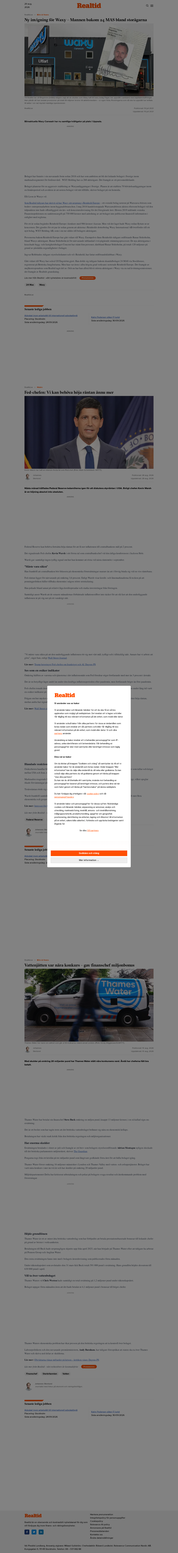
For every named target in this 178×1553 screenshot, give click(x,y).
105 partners (93, 830)
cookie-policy (93, 793)
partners (58, 733)
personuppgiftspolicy (64, 797)
